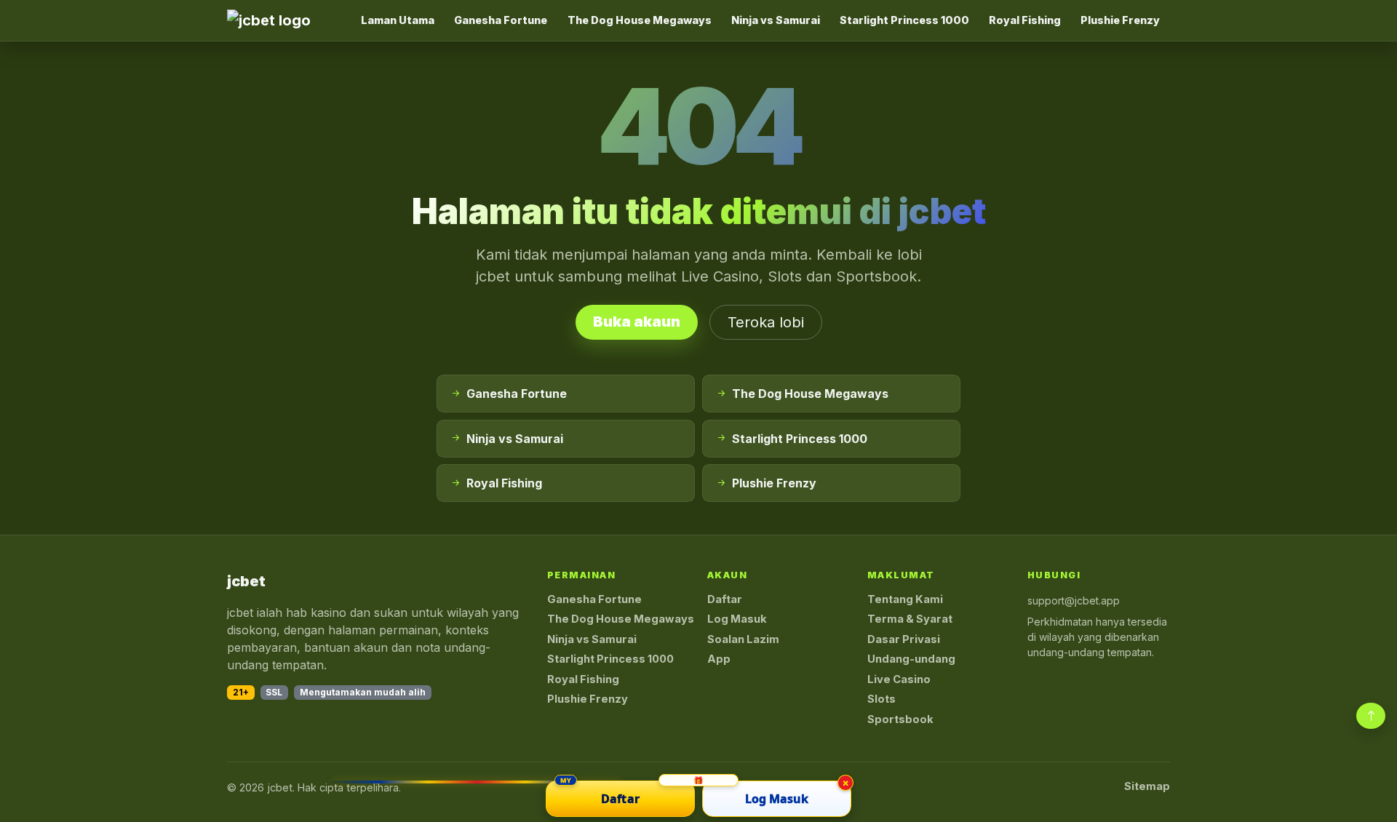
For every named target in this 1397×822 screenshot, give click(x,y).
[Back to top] (1370, 716)
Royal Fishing (1025, 20)
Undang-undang (911, 659)
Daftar (724, 599)
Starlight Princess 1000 (904, 20)
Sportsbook (900, 719)
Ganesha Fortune (500, 20)
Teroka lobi (766, 322)
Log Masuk (737, 619)
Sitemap (1147, 786)
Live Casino (899, 679)
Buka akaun (636, 321)
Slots (881, 699)
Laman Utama (397, 20)
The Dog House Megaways (640, 20)
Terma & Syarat (909, 619)
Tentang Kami (905, 599)
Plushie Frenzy (1120, 20)
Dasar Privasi (903, 639)
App (719, 659)
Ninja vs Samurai (775, 20)
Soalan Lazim (743, 639)
